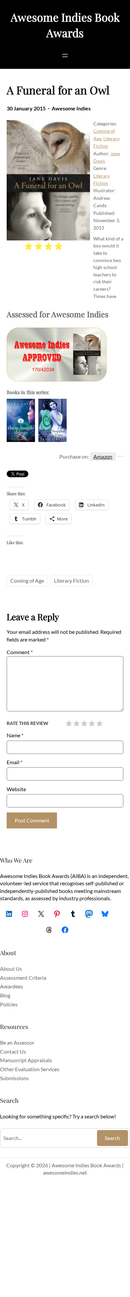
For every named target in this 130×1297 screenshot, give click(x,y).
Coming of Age (27, 580)
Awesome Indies (71, 108)
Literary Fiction (71, 580)
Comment (20, 652)
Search (112, 1138)
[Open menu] (65, 56)
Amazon (102, 456)
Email (14, 762)
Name (15, 735)
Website (16, 789)
